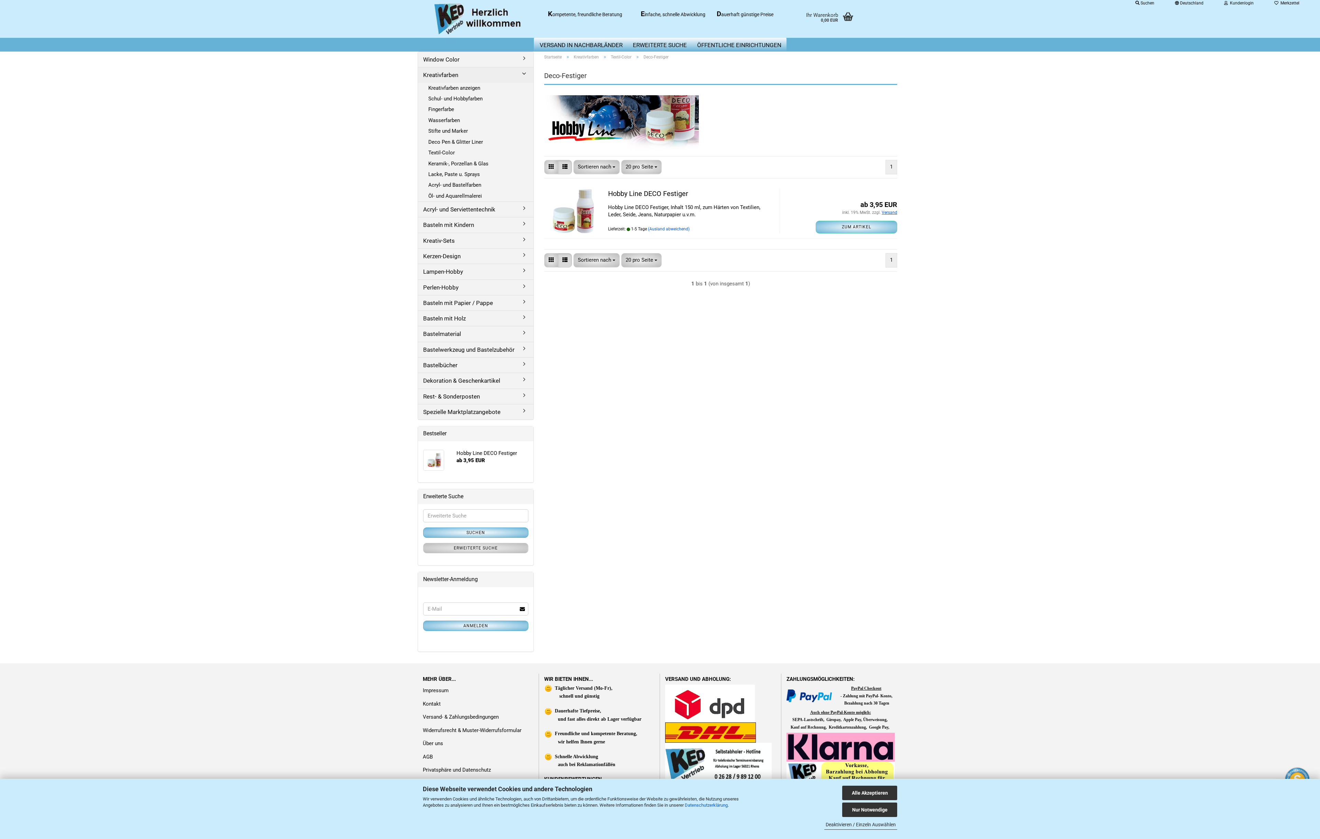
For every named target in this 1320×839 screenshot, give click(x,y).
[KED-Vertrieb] (478, 19)
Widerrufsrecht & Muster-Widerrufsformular (472, 730)
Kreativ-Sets (439, 240)
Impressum (436, 690)
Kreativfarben (440, 75)
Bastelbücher (440, 365)
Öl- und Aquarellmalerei (455, 196)
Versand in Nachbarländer (581, 45)
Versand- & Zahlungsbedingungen (461, 717)
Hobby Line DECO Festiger (648, 193)
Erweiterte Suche (476, 548)
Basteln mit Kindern (448, 224)
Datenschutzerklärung (706, 805)
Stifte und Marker (448, 131)
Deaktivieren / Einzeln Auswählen (861, 824)
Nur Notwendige (870, 810)
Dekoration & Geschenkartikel (461, 380)
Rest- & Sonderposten (451, 396)
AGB (428, 757)
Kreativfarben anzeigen (454, 88)
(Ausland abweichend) (669, 229)
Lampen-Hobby (443, 271)
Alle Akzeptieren (870, 793)
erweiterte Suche (660, 45)
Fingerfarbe (441, 109)
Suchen (475, 532)
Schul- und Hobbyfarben (455, 99)
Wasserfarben (444, 120)
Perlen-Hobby (441, 287)
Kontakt (432, 704)
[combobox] (596, 167)
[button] (551, 167)
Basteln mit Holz (444, 318)
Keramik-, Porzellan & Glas (458, 164)
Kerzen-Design (442, 256)
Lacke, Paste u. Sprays (454, 174)
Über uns (433, 743)
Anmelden (475, 625)
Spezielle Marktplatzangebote (461, 411)
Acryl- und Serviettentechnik (459, 209)
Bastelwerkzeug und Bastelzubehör (469, 349)
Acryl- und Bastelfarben (454, 185)
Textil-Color (441, 153)
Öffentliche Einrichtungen (739, 45)
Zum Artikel (856, 227)
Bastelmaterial (442, 333)
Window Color (441, 59)
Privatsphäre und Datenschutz (457, 770)
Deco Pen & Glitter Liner (455, 142)
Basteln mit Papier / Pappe (458, 302)
